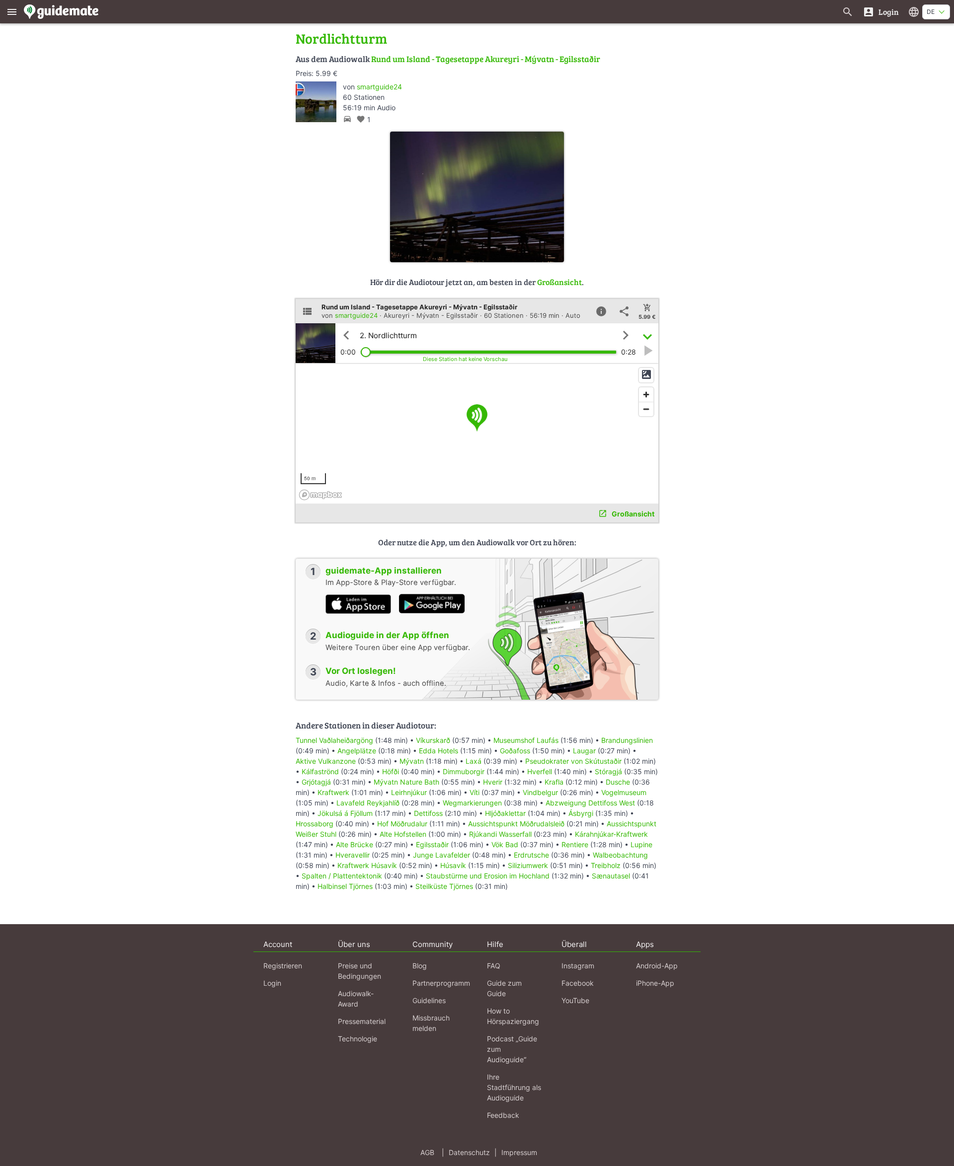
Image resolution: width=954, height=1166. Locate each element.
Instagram (577, 965)
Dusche (618, 782)
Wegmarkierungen (472, 803)
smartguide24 (379, 86)
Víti (474, 792)
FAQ (493, 965)
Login (272, 983)
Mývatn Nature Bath (406, 782)
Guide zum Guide (504, 988)
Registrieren (282, 965)
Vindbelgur (540, 792)
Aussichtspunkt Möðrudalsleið (516, 823)
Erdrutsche (531, 855)
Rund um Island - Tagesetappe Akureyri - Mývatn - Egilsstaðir (485, 59)
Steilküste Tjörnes (444, 886)
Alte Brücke (354, 844)
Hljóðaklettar (505, 813)
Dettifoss (428, 813)
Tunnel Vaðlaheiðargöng (335, 740)
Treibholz (606, 865)
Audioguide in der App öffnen (387, 635)
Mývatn (411, 761)
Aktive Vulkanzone (326, 761)
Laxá (473, 761)
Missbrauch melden (431, 1023)
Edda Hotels (438, 750)
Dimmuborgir (463, 771)
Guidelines (429, 1000)
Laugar (584, 750)
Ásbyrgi (580, 813)
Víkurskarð (433, 740)
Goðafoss (515, 750)
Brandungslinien (627, 740)
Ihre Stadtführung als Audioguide (514, 1087)
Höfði (390, 771)
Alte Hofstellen (403, 834)
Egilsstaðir (432, 844)
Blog (419, 965)
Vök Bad (504, 844)
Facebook (577, 983)
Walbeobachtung (620, 855)
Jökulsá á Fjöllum (345, 813)
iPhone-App (655, 983)
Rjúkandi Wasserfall (500, 834)
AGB (427, 1152)
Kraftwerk (333, 792)
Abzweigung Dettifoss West (590, 803)
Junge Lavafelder (441, 855)
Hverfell (539, 771)
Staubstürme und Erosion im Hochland (488, 876)
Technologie (357, 1038)
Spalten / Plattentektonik (342, 876)
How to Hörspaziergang (513, 1016)
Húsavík (453, 865)
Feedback (503, 1115)
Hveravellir (352, 855)
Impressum (519, 1152)
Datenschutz (469, 1152)
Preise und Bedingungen (359, 970)
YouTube (575, 1000)
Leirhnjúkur (409, 792)
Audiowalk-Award (356, 998)
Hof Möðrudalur (402, 823)
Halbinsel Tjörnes (345, 886)
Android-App (657, 965)
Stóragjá (608, 771)
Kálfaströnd (320, 771)
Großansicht (559, 282)
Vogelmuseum (623, 792)
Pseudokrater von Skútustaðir (573, 761)
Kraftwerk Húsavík (367, 865)
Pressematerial (362, 1021)
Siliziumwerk (528, 865)
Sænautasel (611, 876)
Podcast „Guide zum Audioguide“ (512, 1049)
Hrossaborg (314, 823)
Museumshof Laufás (525, 740)
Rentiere (574, 844)
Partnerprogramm (441, 983)
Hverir (492, 782)
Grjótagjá (316, 782)
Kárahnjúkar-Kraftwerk (611, 834)
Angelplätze (356, 750)
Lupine (641, 844)
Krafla (554, 782)
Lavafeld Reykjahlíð (367, 803)
